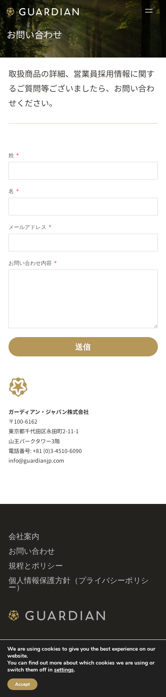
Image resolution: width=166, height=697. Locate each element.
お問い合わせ (31, 551)
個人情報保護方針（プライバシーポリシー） (78, 584)
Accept (22, 684)
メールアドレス (28, 227)
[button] (149, 11)
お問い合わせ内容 (30, 263)
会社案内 (24, 536)
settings (64, 669)
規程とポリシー (35, 565)
